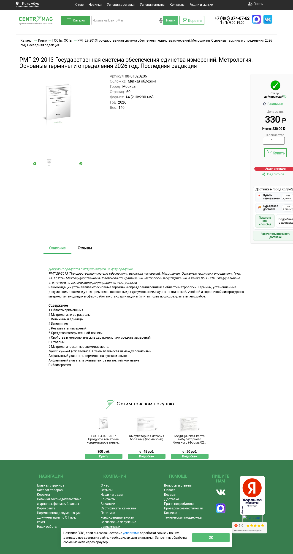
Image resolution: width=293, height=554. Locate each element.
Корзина (43, 494)
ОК (211, 537)
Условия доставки (121, 4)
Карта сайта (46, 508)
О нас (79, 4)
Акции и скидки (201, 4)
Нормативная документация (59, 513)
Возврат (170, 494)
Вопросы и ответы (178, 485)
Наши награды (112, 494)
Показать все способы (265, 221)
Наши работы (47, 526)
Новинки (95, 4)
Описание (57, 248)
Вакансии (108, 504)
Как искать (172, 513)
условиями (131, 533)
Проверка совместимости (183, 508)
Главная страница (50, 485)
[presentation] (34, 163)
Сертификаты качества (118, 508)
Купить (279, 153)
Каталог (79, 20)
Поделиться (274, 174)
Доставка (171, 499)
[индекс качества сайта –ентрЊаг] (252, 520)
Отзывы (85, 248)
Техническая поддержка (183, 517)
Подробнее (146, 456)
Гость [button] (257, 4)
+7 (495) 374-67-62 (232, 18)
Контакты (177, 4)
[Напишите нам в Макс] (256, 19)
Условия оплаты (152, 4)
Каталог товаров (50, 490)
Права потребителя (179, 504)
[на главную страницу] (38, 30)
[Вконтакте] (220, 492)
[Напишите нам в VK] (267, 19)
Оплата (169, 490)
